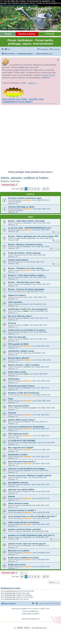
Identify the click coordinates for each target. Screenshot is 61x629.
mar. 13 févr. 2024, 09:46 (38, 374)
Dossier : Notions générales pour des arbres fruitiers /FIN (33, 236)
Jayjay (25, 353)
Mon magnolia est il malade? (21, 448)
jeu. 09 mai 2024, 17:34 (37, 353)
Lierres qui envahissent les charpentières (26, 427)
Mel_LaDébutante (29, 238)
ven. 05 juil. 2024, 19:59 (41, 346)
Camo (25, 297)
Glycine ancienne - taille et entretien (24, 365)
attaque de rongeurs (17, 295)
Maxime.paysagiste (29, 408)
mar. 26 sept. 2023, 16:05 (40, 484)
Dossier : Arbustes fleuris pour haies (24, 282)
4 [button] (35, 189)
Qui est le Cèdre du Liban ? (20, 316)
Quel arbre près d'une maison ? (22, 462)
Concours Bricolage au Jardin (21, 207)
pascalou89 (27, 505)
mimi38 (25, 277)
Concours (19, 210)
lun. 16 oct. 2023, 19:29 (41, 456)
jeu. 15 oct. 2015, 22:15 (45, 238)
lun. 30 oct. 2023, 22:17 (40, 422)
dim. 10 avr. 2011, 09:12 (37, 255)
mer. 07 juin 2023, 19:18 (41, 524)
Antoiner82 (26, 422)
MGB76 (25, 339)
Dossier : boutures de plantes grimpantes (26, 289)
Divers (18, 202)
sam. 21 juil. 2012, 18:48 (40, 246)
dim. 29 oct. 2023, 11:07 (41, 428)
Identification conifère (17, 455)
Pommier (12, 323)
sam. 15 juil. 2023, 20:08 (41, 512)
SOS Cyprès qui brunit (18, 434)
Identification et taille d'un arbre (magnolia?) (27, 309)
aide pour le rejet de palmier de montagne (26, 468)
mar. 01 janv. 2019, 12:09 (41, 209)
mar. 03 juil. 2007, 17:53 (35, 291)
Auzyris (25, 304)
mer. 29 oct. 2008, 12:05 (38, 277)
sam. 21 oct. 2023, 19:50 (41, 449)
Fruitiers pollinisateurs (18, 260)
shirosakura (27, 223)
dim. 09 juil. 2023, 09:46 (41, 518)
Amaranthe (27, 246)
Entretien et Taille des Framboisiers (23, 393)
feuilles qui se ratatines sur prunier (23, 558)
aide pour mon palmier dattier (21, 489)
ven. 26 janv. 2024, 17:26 (41, 395)
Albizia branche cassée (18, 503)
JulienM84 (26, 367)
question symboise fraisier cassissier (24, 529)
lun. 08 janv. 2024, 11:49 (46, 408)
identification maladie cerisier (21, 351)
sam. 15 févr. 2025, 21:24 (39, 318)
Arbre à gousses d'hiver (18, 406)
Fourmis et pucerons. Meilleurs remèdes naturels (29, 475)
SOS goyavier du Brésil (18, 344)
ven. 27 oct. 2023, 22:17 (41, 435)
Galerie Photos (49, 75)
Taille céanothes (15, 302)
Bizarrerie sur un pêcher (18, 551)
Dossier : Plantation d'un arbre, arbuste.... (26, 268)
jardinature (27, 200)
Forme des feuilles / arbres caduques (24, 253)
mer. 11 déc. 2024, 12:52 (38, 325)
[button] (22, 189)
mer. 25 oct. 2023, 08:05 (46, 442)
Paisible (25, 325)
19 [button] (44, 189)
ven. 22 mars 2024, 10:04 (42, 360)
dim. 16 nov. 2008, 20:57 (41, 270)
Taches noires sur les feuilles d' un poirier (26, 330)
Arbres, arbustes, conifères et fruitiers (24, 177)
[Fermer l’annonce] (58, 60)
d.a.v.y (25, 255)
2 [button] (29, 189)
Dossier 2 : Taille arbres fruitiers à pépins (26, 275)
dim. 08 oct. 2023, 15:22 (41, 463)
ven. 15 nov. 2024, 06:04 (38, 332)
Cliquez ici (32, 83)
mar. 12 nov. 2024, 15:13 (38, 339)
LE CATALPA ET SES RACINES (21, 441)
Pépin (10, 399)
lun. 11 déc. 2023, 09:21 (41, 415)
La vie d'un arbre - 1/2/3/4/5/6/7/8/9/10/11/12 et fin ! (30, 228)
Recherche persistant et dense (21, 386)
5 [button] (38, 189)
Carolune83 (27, 537)
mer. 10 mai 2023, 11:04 (41, 566)
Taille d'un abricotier (17, 337)
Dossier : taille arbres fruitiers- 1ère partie (26, 221)
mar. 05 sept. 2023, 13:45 (41, 491)
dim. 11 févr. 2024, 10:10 (41, 381)
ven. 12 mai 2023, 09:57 (41, 559)
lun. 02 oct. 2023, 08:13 (40, 470)
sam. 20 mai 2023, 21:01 (40, 545)
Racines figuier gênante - (19, 358)
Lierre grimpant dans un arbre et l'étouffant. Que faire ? (32, 516)
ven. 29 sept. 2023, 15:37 (37, 477)
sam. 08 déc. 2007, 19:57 (41, 284)
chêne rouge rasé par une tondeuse (23, 522)
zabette (26, 311)
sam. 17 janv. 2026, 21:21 (38, 297)
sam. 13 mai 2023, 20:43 (41, 552)
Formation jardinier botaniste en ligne (24, 198)
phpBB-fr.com (34, 611)
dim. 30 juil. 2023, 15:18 (41, 505)
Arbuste (11, 496)
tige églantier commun (18, 482)
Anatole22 (26, 484)
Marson (25, 332)
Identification (14, 379)
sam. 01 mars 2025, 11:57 (39, 311)
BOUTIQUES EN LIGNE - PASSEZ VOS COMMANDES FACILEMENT (23, 100)
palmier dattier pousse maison (21, 420)
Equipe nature (15, 181)
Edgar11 (26, 318)
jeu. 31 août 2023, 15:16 (41, 498)
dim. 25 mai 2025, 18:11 (38, 304)
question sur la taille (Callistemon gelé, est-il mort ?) (31, 535)
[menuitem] (7, 49)
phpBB (24, 608)
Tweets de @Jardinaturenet (31, 619)
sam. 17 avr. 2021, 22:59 (41, 223)
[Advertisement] (30, 138)
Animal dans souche (17, 372)
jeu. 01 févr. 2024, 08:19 (41, 388)
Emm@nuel (27, 284)
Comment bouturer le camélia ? (22, 510)
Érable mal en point (16, 565)
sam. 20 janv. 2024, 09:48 (42, 401)
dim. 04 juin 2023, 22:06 (40, 531)
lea (24, 262)
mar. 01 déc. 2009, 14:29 (35, 262)
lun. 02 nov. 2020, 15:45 (41, 230)
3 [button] (32, 189)
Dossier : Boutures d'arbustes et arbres (25, 244)
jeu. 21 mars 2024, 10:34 (40, 367)
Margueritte (27, 388)
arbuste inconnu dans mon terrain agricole (27, 544)
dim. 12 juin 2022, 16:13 (41, 200)
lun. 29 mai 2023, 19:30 (41, 537)
